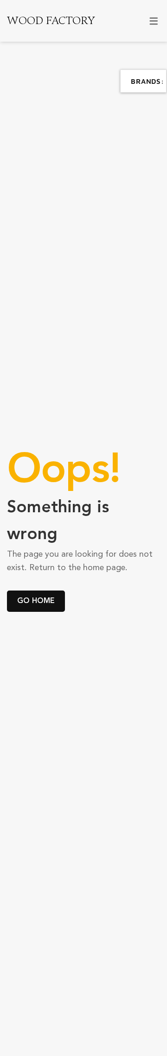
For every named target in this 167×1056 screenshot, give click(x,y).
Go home (36, 601)
